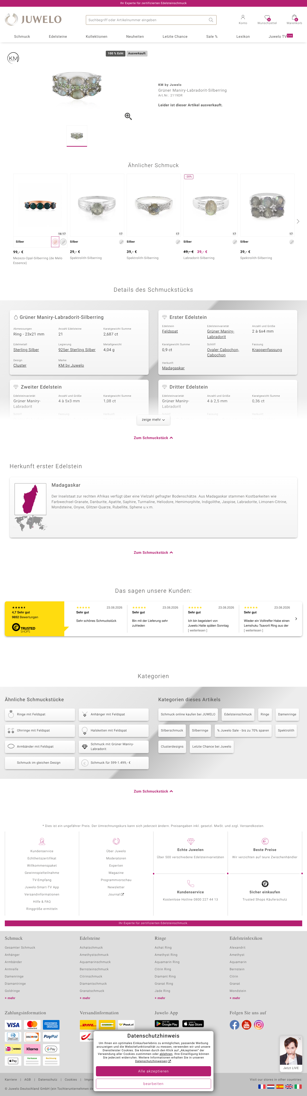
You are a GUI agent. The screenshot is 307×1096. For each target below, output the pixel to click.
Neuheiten (135, 36)
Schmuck (22, 36)
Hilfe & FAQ (42, 902)
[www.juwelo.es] (279, 1086)
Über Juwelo (116, 851)
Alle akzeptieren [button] (153, 1071)
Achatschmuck (91, 947)
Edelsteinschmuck (238, 714)
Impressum (92, 1080)
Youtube (246, 1025)
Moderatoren (116, 858)
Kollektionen (96, 36)
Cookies (71, 1080)
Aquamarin (238, 962)
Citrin (234, 976)
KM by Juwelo (71, 365)
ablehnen (166, 1054)
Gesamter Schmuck (20, 947)
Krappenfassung (267, 350)
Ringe (265, 714)
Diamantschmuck (93, 984)
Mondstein (238, 991)
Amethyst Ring (166, 955)
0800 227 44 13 (206, 899)
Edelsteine (58, 36)
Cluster (19, 365)
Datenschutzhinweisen (151, 1061)
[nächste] (297, 221)
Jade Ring (162, 991)
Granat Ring (164, 984)
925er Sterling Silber (77, 350)
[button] (243, 20)
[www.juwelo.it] (298, 1086)
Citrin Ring (163, 969)
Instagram (259, 1025)
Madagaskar (173, 368)
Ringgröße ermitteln (42, 909)
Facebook (234, 1025)
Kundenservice (41, 851)
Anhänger (12, 955)
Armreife (11, 969)
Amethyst (237, 955)
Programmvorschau (116, 880)
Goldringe (12, 991)
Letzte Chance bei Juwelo (211, 746)
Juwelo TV (280, 36)
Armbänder (13, 962)
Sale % (212, 36)
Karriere (11, 1080)
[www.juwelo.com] (289, 1086)
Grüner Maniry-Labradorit (220, 334)
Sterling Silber (26, 350)
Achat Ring (163, 947)
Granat (235, 984)
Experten (116, 865)
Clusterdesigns (172, 746)
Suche (211, 20)
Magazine (116, 873)
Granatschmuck (92, 991)
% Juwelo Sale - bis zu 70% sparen (243, 730)
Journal (114, 894)
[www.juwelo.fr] (262, 1086)
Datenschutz (47, 1080)
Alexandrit (238, 947)
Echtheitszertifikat (42, 858)
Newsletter (116, 887)
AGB (27, 1080)
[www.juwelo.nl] (270, 1086)
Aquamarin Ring (167, 962)
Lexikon (243, 36)
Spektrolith (286, 730)
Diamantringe (15, 984)
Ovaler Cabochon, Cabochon (223, 352)
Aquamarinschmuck (95, 962)
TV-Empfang (42, 880)
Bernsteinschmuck (94, 969)
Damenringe (287, 714)
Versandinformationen (41, 894)
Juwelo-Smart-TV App (42, 887)
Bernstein (237, 969)
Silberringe (200, 730)
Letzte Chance (175, 36)
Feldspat (170, 331)
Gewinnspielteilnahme (42, 873)
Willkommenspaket (42, 865)
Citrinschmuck (91, 976)
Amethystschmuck (94, 955)
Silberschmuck (172, 730)
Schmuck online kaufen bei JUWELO (188, 714)
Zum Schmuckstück (151, 438)
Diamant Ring (165, 976)
